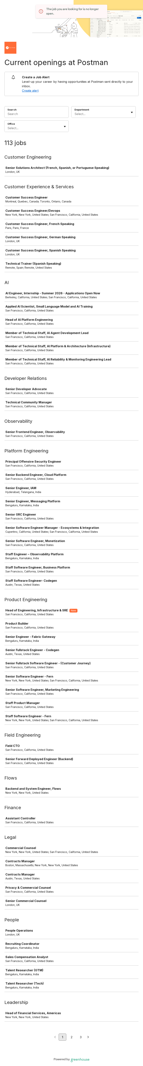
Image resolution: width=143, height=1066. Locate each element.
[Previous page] (55, 1037)
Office (11, 123)
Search (12, 109)
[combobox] (74, 114)
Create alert (30, 90)
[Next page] (88, 1037)
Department (81, 109)
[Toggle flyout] (132, 112)
